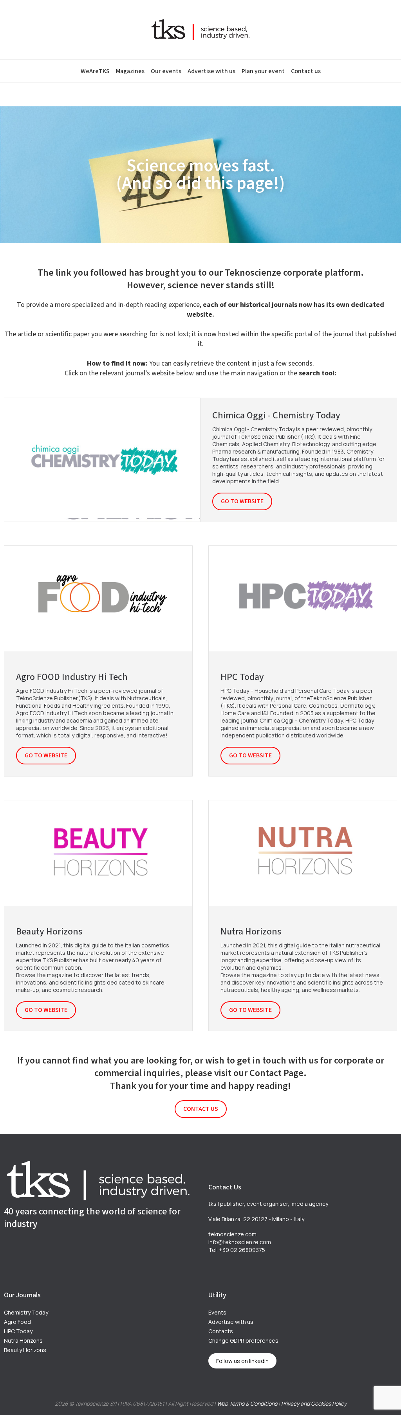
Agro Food (17, 1321)
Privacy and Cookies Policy (314, 1403)
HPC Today (18, 1331)
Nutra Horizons (23, 1340)
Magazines (130, 71)
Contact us (306, 71)
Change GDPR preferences (243, 1340)
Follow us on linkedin (242, 1361)
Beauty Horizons (25, 1350)
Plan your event (263, 71)
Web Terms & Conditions (247, 1403)
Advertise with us (211, 71)
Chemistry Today (26, 1312)
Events (217, 1312)
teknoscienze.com (232, 1234)
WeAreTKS (95, 71)
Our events (166, 71)
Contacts (220, 1331)
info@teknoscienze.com (239, 1242)
